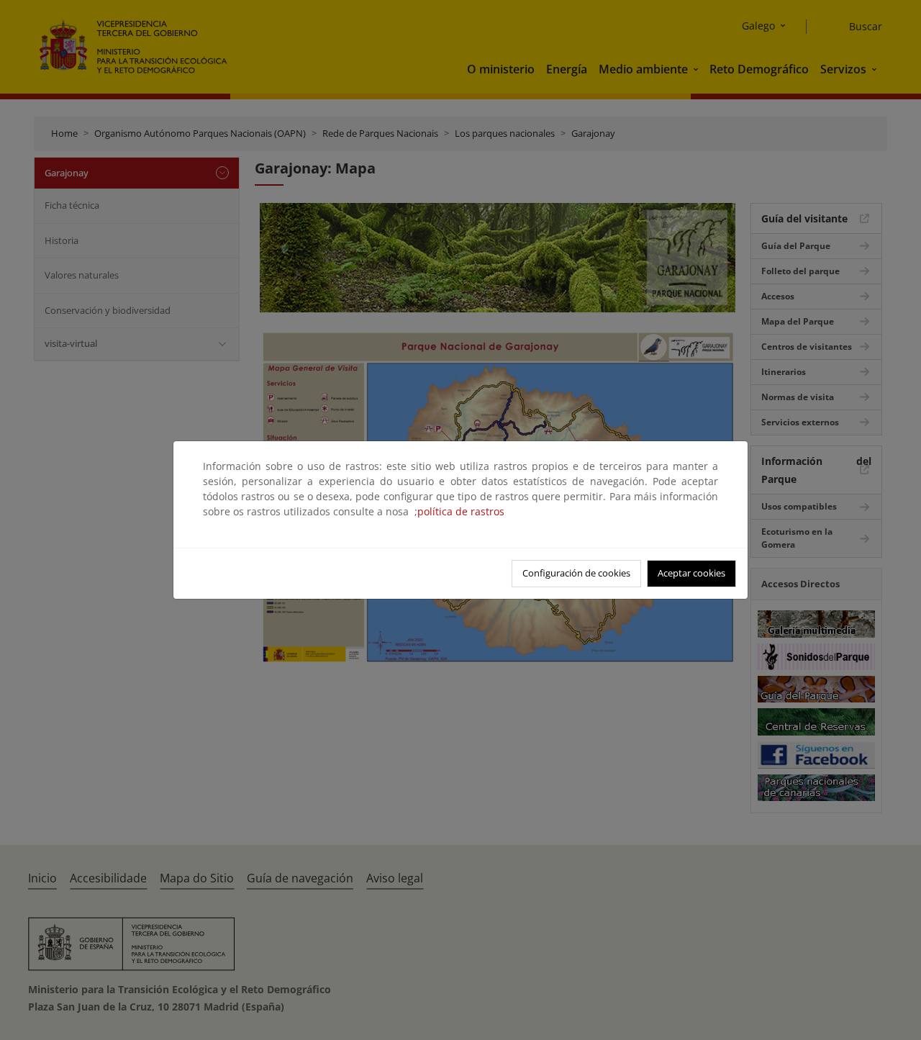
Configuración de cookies (576, 572)
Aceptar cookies (691, 572)
